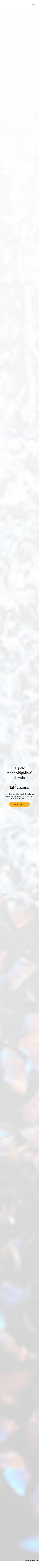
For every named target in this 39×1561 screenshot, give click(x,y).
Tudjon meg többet (18, 804)
